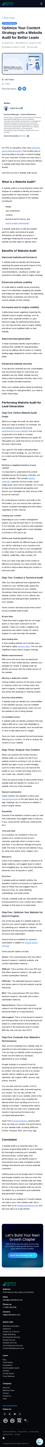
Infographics (7, 1365)
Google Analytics (19, 1121)
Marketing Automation (11, 1326)
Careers (6, 1393)
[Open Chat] (39, 1441)
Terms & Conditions (9, 1432)
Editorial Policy (8, 1434)
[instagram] (4, 1414)
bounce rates (24, 646)
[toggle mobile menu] (41, 4)
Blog (4, 1360)
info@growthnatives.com (27, 1205)
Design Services (9, 1340)
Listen (7, 84)
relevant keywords (10, 799)
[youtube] (15, 1414)
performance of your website (14, 431)
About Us (6, 1388)
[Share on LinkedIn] (20, 89)
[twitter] (20, 1414)
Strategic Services (10, 1343)
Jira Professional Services (13, 1345)
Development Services (11, 1337)
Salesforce (7, 1329)
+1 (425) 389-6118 (9, 1307)
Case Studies (8, 1362)
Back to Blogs (9, 18)
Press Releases (9, 1376)
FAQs (5, 1399)
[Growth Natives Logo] (7, 4)
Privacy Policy (22, 1432)
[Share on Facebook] (24, 89)
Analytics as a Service (11, 1332)
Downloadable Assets (11, 1368)
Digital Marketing (9, 1334)
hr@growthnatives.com (11, 1315)
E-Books (6, 1371)
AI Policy (17, 1434)
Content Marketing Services (13, 1348)
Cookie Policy (34, 1432)
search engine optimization (17, 223)
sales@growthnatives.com (13, 1300)
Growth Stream (8, 1373)
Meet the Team (8, 1390)
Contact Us (7, 1396)
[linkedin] (10, 1414)
